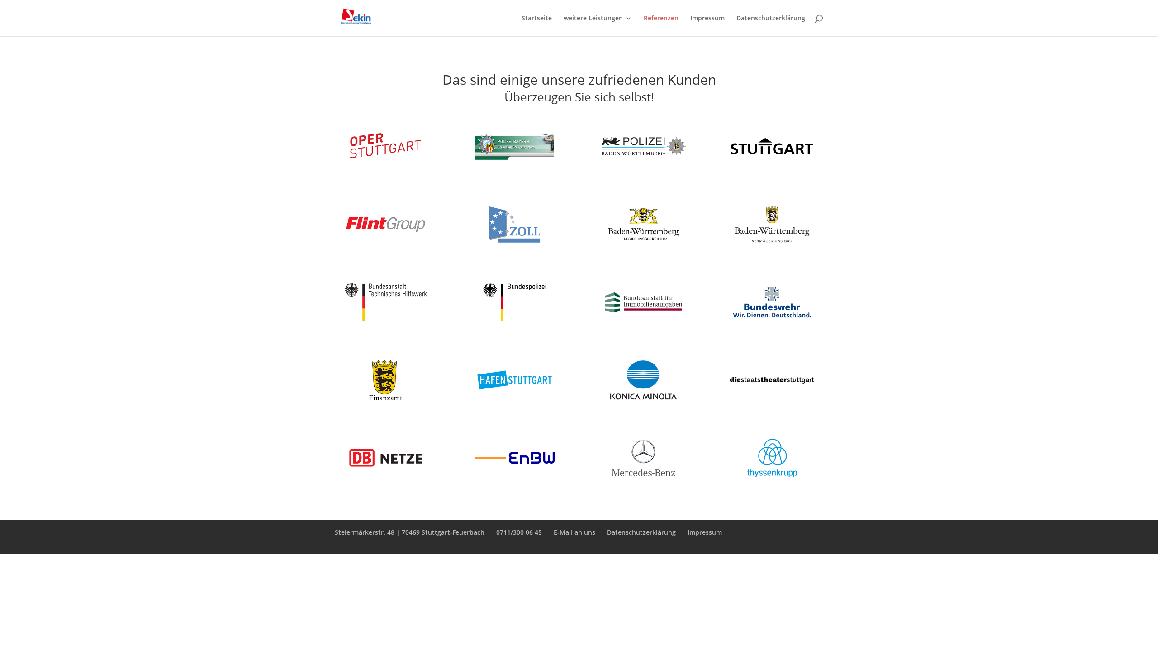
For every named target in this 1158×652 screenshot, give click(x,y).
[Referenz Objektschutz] (772, 403)
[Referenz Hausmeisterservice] (772, 481)
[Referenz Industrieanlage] (643, 403)
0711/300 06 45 (519, 532)
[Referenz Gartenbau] (643, 169)
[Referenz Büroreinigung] (514, 325)
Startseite (537, 18)
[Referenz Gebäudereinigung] (514, 169)
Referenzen (661, 18)
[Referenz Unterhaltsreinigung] (514, 247)
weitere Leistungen (593, 18)
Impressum (707, 18)
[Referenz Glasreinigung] (772, 247)
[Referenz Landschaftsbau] (643, 325)
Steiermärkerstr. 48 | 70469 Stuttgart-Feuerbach (409, 532)
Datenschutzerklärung (770, 18)
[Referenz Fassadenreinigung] (643, 247)
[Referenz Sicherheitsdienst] (772, 325)
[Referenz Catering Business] (386, 481)
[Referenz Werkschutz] (386, 403)
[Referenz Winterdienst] (386, 247)
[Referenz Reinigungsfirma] (386, 169)
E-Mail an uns (574, 532)
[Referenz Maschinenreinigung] (772, 169)
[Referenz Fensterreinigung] (386, 325)
